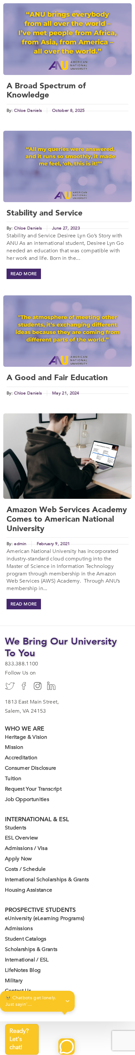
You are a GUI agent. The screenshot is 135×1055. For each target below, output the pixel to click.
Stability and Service (45, 213)
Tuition (13, 778)
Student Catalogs (26, 939)
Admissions (19, 928)
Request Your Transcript (33, 789)
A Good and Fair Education (57, 377)
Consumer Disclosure (30, 768)
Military (14, 980)
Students (15, 827)
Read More (23, 274)
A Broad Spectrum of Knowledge (46, 91)
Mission (14, 747)
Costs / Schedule (25, 869)
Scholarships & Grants (31, 949)
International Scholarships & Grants (47, 879)
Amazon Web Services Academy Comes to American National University (67, 519)
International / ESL (27, 959)
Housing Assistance (28, 890)
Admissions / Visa (26, 848)
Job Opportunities (27, 799)
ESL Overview (21, 837)
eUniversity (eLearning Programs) (45, 918)
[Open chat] (66, 1046)
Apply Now (18, 858)
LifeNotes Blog (23, 970)
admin (20, 544)
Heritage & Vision (26, 737)
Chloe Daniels (28, 110)
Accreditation (21, 757)
